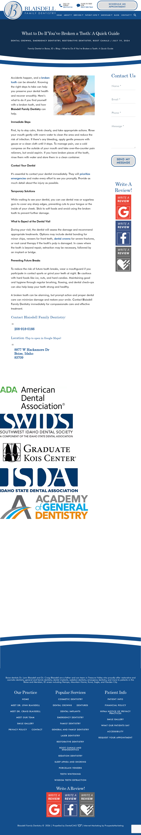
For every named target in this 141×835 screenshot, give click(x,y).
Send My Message (123, 161)
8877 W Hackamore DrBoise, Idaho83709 (31, 353)
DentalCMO (71, 825)
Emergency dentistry (47, 40)
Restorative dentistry (76, 40)
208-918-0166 (24, 329)
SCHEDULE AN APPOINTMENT (117, 5)
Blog (58, 48)
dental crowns (62, 238)
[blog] (111, 657)
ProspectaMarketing (114, 825)
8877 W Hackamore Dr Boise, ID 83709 (104, 645)
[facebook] (91, 657)
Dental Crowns (21, 40)
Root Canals (101, 40)
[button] (134, 15)
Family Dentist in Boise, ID (40, 48)
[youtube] (101, 657)
